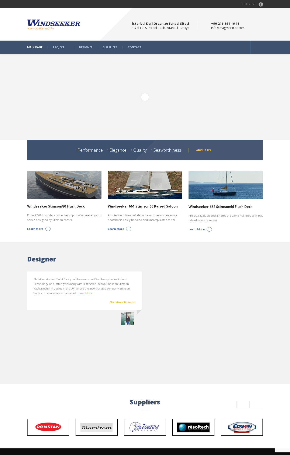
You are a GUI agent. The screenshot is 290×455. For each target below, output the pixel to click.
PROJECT (59, 47)
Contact (134, 47)
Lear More (85, 293)
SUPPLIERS (110, 47)
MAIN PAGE (34, 47)
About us (203, 150)
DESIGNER (86, 47)
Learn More (35, 229)
